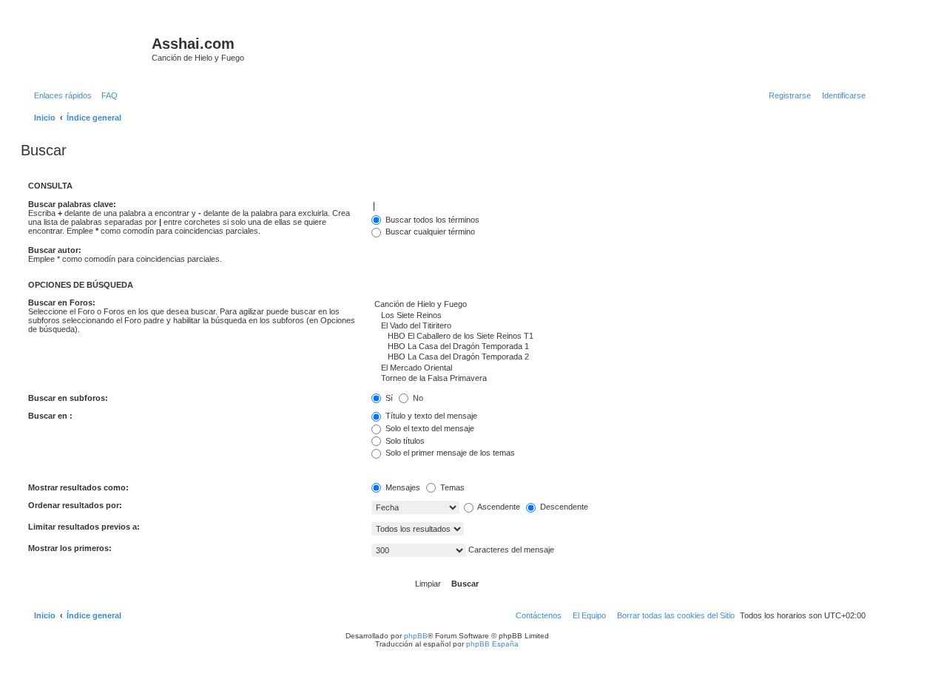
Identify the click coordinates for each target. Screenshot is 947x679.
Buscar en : (50, 415)
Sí (388, 397)
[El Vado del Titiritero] (618, 326)
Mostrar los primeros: (70, 548)
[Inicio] (88, 48)
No (417, 397)
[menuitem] (106, 95)
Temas (451, 487)
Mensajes (401, 487)
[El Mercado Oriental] (618, 368)
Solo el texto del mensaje (428, 428)
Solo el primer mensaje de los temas (449, 452)
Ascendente (498, 506)
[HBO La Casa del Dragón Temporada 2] (618, 357)
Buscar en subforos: (68, 397)
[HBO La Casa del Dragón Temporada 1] (618, 347)
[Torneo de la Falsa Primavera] (618, 379)
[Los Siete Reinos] (618, 316)
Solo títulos (404, 440)
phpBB (416, 636)
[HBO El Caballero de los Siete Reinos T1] (618, 336)
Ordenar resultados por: (75, 505)
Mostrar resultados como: (78, 487)
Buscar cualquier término (429, 231)
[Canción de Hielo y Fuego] (618, 305)
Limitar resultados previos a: (84, 526)
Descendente (563, 506)
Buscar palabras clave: (72, 204)
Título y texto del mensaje (430, 415)
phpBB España (492, 644)
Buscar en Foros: (61, 302)
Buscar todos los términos (431, 219)
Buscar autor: (54, 250)
